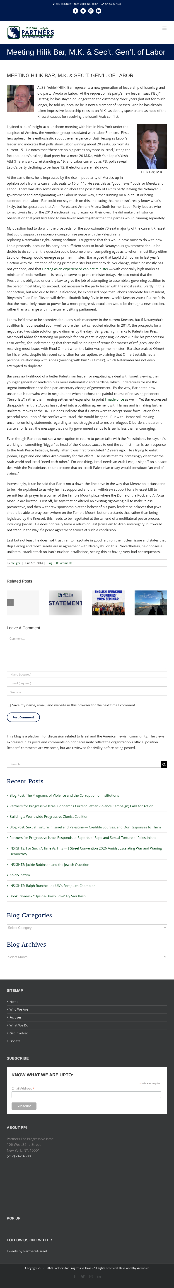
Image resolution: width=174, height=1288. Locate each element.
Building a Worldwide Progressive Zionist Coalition (49, 816)
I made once (114, 399)
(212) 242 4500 (113, 3)
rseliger (15, 563)
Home (14, 1001)
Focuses (16, 1017)
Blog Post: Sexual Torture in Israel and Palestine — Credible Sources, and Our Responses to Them (85, 827)
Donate (15, 1041)
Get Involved (19, 1033)
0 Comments (64, 563)
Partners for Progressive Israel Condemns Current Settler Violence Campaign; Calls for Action (81, 806)
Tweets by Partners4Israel (27, 1251)
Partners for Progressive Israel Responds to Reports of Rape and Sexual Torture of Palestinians (83, 837)
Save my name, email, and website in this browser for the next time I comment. (74, 705)
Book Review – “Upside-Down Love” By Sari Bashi (48, 896)
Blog (49, 563)
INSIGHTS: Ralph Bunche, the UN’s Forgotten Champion (53, 885)
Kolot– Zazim (20, 875)
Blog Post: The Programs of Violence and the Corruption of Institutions (64, 795)
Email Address (23, 1088)
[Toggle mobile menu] (164, 28)
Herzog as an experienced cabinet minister (75, 269)
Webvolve (143, 1268)
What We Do (19, 1025)
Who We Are (19, 1009)
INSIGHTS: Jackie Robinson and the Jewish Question (49, 864)
